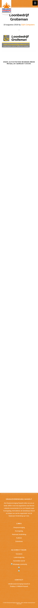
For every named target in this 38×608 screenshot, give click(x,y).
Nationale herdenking (19, 534)
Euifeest (19, 538)
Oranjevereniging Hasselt (13, 602)
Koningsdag (19, 531)
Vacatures (19, 554)
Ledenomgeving (19, 557)
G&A (20, 603)
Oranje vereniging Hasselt (6, 8)
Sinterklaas (19, 541)
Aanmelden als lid (19, 561)
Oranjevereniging (19, 527)
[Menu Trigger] (35, 2)
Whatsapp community (20, 564)
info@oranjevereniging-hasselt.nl (19, 584)
